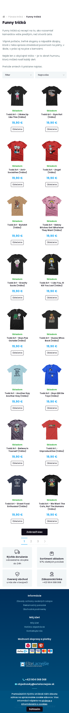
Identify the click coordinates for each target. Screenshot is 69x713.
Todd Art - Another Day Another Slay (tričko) (17, 394)
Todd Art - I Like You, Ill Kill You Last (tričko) (52, 284)
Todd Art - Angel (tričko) (52, 171)
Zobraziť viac (34, 532)
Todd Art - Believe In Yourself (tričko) (17, 449)
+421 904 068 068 (35, 679)
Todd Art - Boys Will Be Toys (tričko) (52, 394)
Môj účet (34, 622)
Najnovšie (43, 74)
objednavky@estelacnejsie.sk (35, 684)
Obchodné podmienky (34, 609)
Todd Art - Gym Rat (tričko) (51, 115)
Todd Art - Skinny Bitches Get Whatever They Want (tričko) (52, 227)
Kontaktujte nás (35, 630)
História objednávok (34, 626)
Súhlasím (34, 709)
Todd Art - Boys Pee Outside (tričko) (17, 339)
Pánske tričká (15, 16)
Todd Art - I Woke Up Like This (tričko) (17, 115)
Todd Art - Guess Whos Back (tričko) (51, 339)
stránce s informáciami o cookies (36, 702)
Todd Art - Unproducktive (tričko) (52, 449)
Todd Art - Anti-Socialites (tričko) (17, 171)
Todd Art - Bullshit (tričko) (17, 226)
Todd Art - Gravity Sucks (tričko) (17, 284)
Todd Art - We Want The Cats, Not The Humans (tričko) (52, 506)
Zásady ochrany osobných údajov (35, 601)
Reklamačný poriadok (34, 605)
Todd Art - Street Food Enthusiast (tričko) (17, 505)
